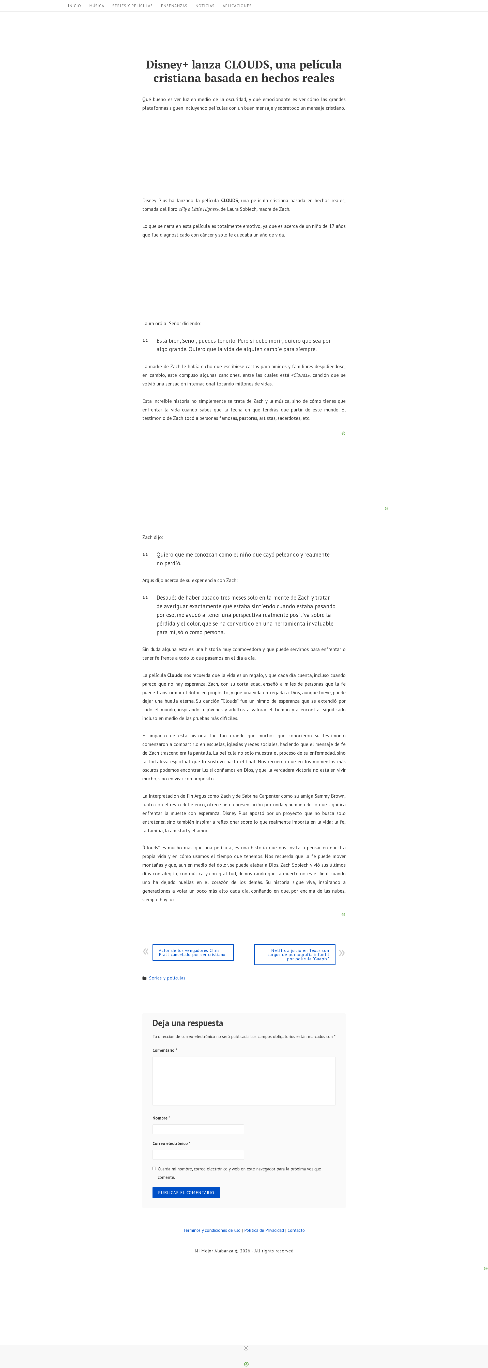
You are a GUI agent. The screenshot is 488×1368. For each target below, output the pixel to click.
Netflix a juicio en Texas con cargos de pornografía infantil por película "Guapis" (298, 955)
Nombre (161, 1118)
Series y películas (132, 5)
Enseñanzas (174, 5)
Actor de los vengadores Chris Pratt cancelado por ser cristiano (192, 953)
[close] (246, 1348)
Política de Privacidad (264, 1230)
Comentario (164, 1050)
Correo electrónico (171, 1143)
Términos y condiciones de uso (211, 1230)
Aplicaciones (237, 5)
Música (96, 5)
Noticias (205, 5)
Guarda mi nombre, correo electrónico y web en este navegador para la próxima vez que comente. (239, 1173)
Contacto (296, 1230)
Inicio (74, 5)
